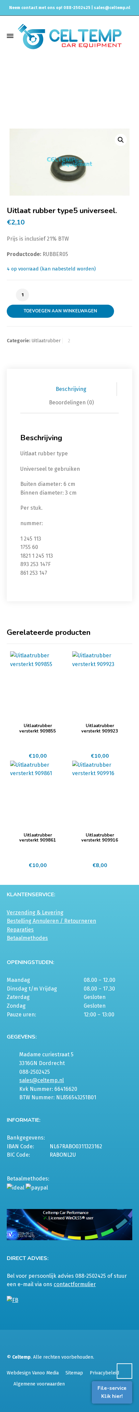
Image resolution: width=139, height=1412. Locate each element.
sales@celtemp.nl (112, 7)
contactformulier (75, 1284)
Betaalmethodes (27, 938)
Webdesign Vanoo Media (33, 1373)
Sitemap (74, 1373)
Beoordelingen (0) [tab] (71, 402)
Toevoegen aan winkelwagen (60, 311)
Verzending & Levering (35, 912)
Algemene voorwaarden (39, 1384)
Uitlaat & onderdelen (60, 91)
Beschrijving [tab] (71, 389)
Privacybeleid (104, 1373)
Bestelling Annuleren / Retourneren (51, 921)
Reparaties (20, 929)
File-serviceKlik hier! (112, 1392)
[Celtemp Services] (69, 36)
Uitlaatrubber (60, 97)
